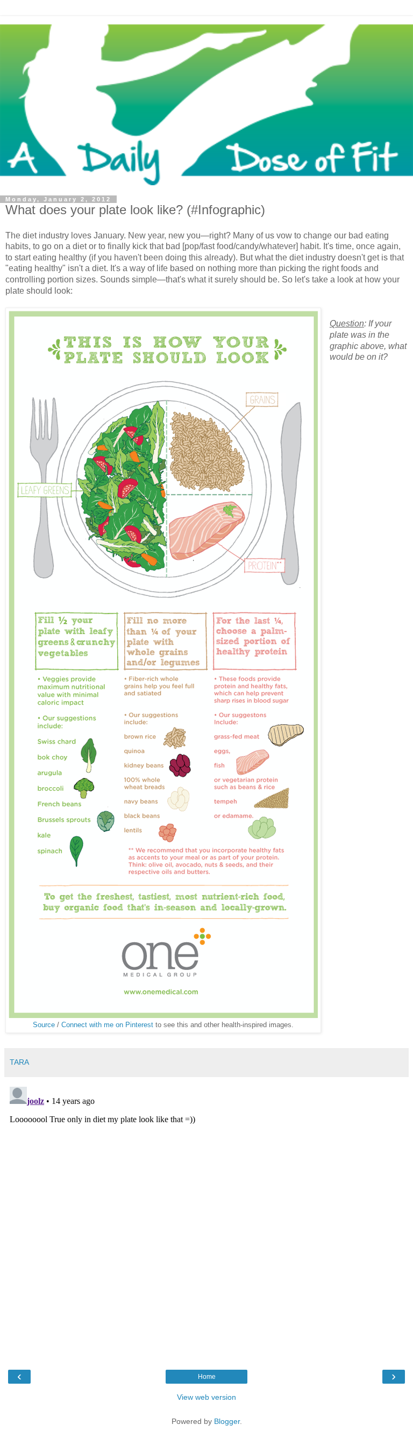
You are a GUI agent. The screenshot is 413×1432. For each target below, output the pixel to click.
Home (207, 1376)
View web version (206, 1397)
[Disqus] (206, 1216)
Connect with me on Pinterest (107, 1025)
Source (44, 1025)
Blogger (227, 1421)
